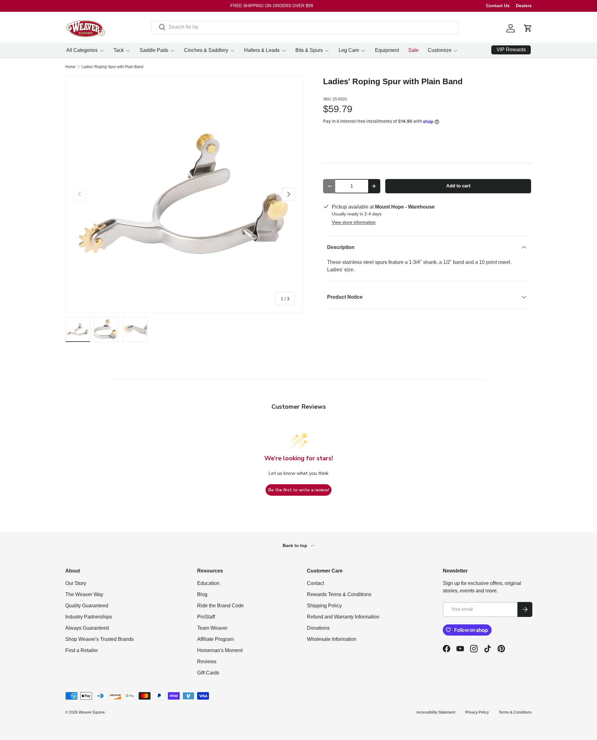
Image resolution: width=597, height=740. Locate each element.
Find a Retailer (81, 650)
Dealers (524, 5)
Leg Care (349, 50)
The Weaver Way (84, 594)
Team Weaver (212, 628)
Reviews (206, 661)
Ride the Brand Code (220, 605)
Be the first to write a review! (298, 490)
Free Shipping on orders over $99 (271, 5)
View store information (354, 222)
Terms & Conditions (515, 712)
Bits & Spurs (309, 50)
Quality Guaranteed (86, 605)
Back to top (295, 545)
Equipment (387, 50)
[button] (528, 28)
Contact (315, 583)
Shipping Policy (324, 605)
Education (208, 583)
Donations (318, 628)
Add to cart (458, 185)
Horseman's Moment (220, 650)
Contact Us (498, 5)
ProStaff (206, 616)
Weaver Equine (92, 712)
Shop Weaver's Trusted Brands (99, 639)
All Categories (82, 50)
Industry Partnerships (88, 616)
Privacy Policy (477, 712)
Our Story (75, 583)
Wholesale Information (331, 639)
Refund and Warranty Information (343, 616)
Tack (118, 50)
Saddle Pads (154, 50)
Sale (413, 50)
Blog (202, 594)
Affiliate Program (215, 639)
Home (70, 67)
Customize (439, 50)
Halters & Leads (262, 50)
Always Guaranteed (87, 628)
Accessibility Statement (435, 712)
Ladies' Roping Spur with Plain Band (112, 67)
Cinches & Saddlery (206, 50)
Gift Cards (208, 672)
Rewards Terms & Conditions (339, 594)
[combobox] (305, 27)
